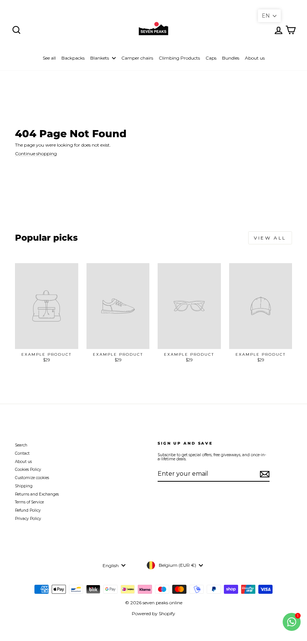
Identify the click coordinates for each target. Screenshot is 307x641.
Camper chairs (137, 58)
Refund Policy (28, 510)
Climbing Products (179, 58)
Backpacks (73, 58)
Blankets (100, 58)
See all (49, 58)
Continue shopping (36, 153)
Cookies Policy (28, 469)
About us (255, 58)
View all (270, 238)
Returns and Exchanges (37, 494)
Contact (22, 453)
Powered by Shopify (153, 613)
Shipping (24, 486)
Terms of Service (29, 502)
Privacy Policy (28, 518)
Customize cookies (32, 477)
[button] (269, 15)
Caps (211, 58)
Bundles (230, 58)
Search (21, 445)
